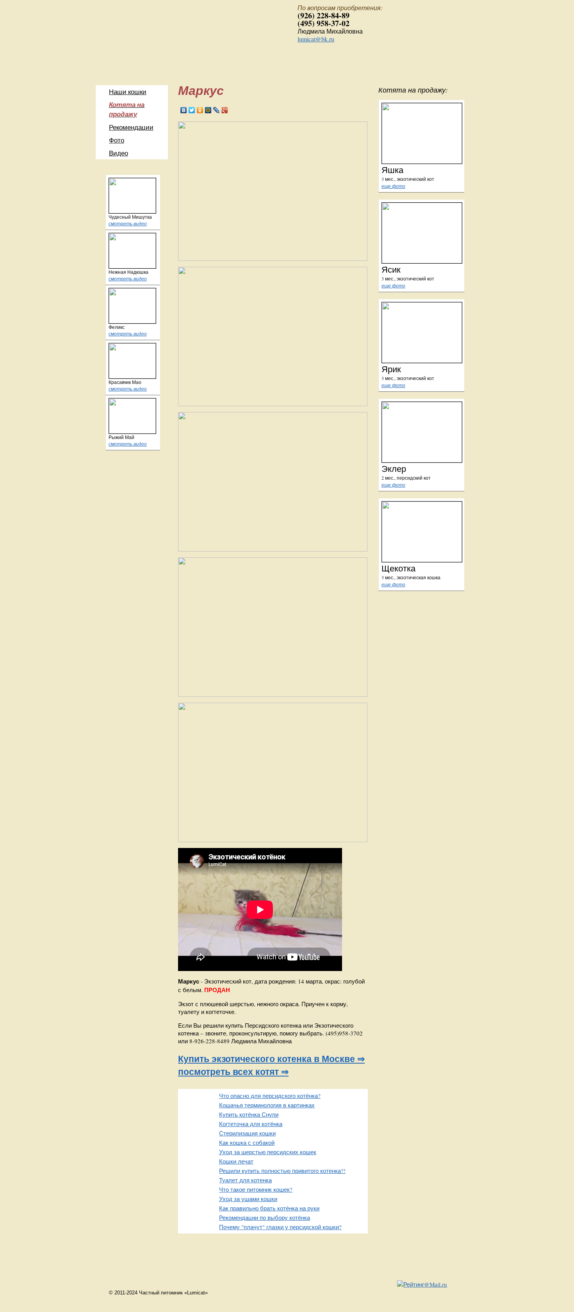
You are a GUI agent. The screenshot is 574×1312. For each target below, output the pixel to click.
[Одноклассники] (200, 110)
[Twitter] (192, 110)
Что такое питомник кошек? (255, 1189)
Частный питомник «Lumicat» (187, 41)
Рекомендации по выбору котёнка (264, 1217)
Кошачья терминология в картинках (267, 1105)
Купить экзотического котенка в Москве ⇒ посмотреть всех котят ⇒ (271, 1065)
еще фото (393, 186)
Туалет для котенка (245, 1180)
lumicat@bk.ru (316, 39)
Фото (116, 140)
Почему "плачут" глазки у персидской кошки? (280, 1227)
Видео (118, 152)
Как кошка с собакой (247, 1142)
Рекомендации (131, 127)
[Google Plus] (225, 110)
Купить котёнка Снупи (248, 1114)
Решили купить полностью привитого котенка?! (282, 1171)
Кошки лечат (236, 1161)
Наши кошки (127, 91)
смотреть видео (128, 223)
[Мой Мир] (208, 110)
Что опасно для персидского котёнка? (270, 1096)
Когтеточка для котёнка (250, 1124)
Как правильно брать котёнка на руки (269, 1208)
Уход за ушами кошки (248, 1199)
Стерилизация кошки (247, 1133)
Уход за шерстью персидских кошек (267, 1152)
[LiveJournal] (216, 110)
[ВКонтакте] (184, 110)
